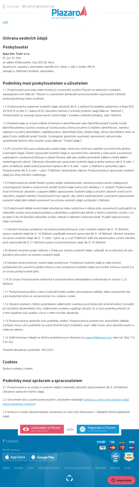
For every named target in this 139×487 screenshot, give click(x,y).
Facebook (12, 440)
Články (6, 467)
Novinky (18, 467)
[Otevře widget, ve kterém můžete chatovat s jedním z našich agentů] (121, 480)
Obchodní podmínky (49, 467)
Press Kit (115, 467)
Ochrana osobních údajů (77, 467)
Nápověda (100, 467)
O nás (127, 467)
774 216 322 (12, 6)
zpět (5, 22)
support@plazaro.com (40, 6)
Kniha (31, 467)
